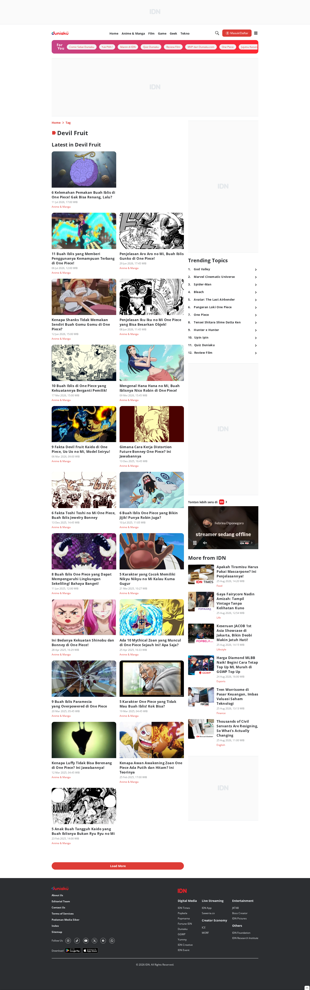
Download (57, 950)
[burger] (255, 33)
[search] (217, 33)
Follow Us (57, 940)
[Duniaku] (60, 33)
